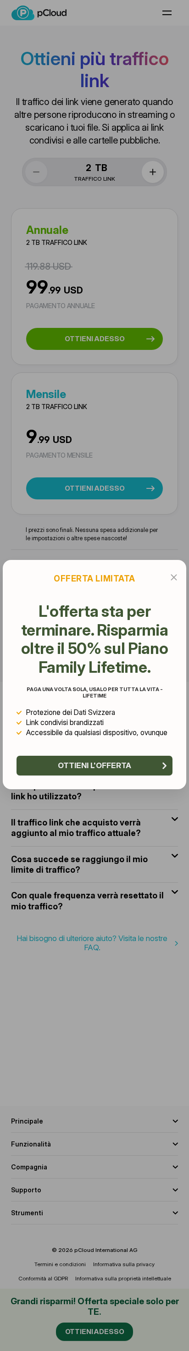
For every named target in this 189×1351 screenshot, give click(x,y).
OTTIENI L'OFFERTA (94, 765)
